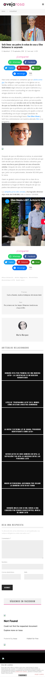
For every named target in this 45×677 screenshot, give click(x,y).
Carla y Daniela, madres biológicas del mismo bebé (24, 293)
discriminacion (8, 277)
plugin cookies (39, 674)
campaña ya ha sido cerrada (14, 192)
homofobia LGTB (9, 280)
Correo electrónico (8, 572)
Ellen (38, 119)
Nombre (4, 562)
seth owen (21, 280)
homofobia (34, 277)
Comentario (6, 538)
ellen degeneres (22, 277)
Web (25, 572)
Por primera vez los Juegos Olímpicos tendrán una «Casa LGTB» (21, 305)
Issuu (15, 638)
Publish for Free (32, 638)
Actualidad (7, 51)
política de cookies (21, 672)
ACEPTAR (22, 675)
